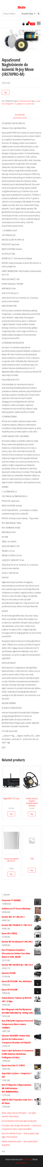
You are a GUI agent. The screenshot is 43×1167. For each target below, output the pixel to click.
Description (19, 114)
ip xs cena (37, 101)
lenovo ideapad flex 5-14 (9, 104)
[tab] (21, 115)
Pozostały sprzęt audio (25, 101)
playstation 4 (20, 104)
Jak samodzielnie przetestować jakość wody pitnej (19, 1120)
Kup (5, 92)
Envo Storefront (21, 1162)
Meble (21, 7)
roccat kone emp (29, 104)
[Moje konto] (23, 24)
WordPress (27, 1159)
